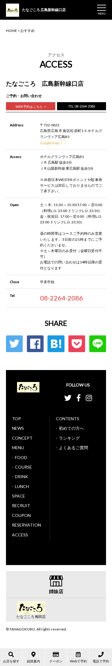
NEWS (18, 428)
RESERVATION (26, 524)
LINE (97, 343)
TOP (16, 418)
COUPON (21, 515)
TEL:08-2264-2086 (81, 106)
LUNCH (22, 486)
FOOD (21, 457)
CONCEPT (22, 438)
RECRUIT (21, 505)
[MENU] (101, 8)
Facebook (35, 343)
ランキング (69, 438)
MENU (18, 447)
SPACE (18, 495)
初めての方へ (71, 428)
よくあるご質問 (73, 447)
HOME (11, 30)
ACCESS (20, 534)
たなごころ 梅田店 (31, 617)
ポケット (76, 343)
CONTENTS (67, 418)
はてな (55, 343)
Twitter (14, 343)
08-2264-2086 (61, 298)
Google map (49, 143)
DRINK (21, 476)
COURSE (23, 466)
